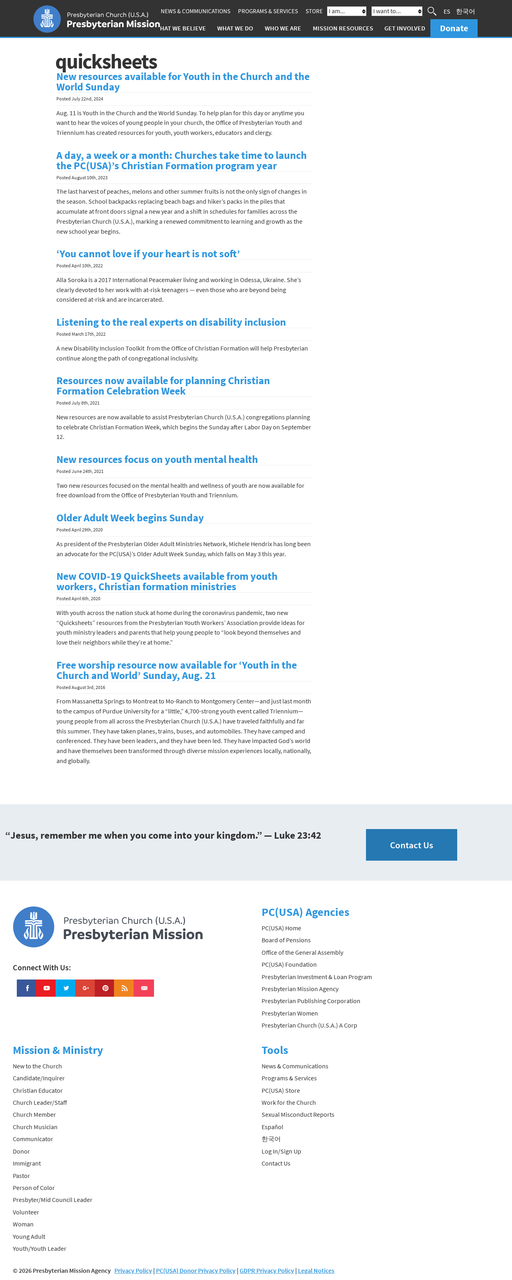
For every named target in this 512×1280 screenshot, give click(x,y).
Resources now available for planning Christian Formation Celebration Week (163, 385)
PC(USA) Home (281, 928)
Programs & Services (268, 11)
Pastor (21, 1176)
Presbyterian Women (290, 1013)
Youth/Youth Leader (39, 1248)
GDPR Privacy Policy (267, 1270)
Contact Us (411, 845)
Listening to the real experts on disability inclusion (171, 322)
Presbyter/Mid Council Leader (52, 1200)
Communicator (33, 1139)
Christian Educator (38, 1090)
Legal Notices (316, 1270)
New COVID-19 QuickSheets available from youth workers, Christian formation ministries (167, 581)
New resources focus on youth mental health (157, 459)
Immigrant (27, 1163)
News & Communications (195, 11)
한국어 (465, 11)
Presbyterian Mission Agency (300, 989)
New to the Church (37, 1066)
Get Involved (404, 28)
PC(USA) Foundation (289, 964)
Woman (23, 1224)
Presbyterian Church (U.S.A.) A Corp (309, 1025)
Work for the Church (289, 1102)
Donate (454, 28)
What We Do (235, 28)
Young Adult (29, 1236)
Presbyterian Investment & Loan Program (317, 977)
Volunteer (26, 1212)
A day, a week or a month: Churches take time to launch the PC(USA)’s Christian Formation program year (181, 160)
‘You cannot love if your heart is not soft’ (148, 253)
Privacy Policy (133, 1270)
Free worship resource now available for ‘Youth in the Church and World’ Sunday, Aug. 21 (176, 670)
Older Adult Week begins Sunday (130, 517)
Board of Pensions (286, 940)
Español (272, 1127)
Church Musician (35, 1127)
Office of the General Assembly (302, 952)
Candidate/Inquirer (39, 1078)
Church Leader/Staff (40, 1102)
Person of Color (34, 1188)
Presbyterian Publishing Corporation (311, 1001)
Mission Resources (343, 28)
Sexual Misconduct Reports (298, 1114)
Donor (21, 1151)
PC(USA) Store (281, 1090)
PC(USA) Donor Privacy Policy (196, 1270)
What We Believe (180, 28)
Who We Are (283, 28)
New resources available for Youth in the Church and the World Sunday (183, 81)
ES (447, 11)
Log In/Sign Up (281, 1151)
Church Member (34, 1114)
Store (314, 11)
